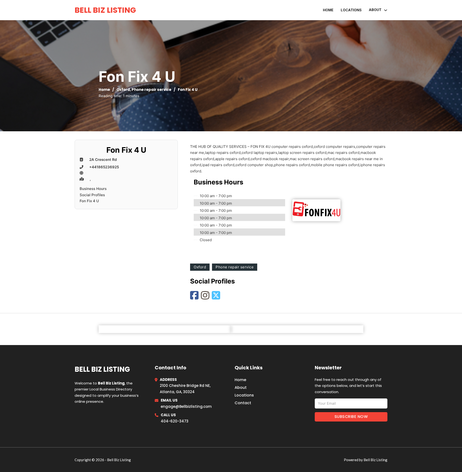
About (241, 387)
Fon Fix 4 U (89, 201)
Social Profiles (92, 195)
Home (328, 10)
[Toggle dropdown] (385, 10)
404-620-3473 (174, 421)
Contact (243, 403)
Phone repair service (151, 89)
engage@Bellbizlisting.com (186, 406)
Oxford (123, 89)
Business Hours (93, 188)
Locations (351, 10)
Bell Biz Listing (105, 10)
